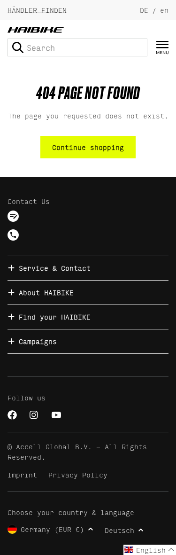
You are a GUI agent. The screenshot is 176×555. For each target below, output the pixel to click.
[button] (149, 550)
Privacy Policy (77, 474)
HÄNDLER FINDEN (37, 9)
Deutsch (119, 529)
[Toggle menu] (162, 48)
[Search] (17, 47)
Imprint (22, 474)
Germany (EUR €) (52, 528)
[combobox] (77, 47)
